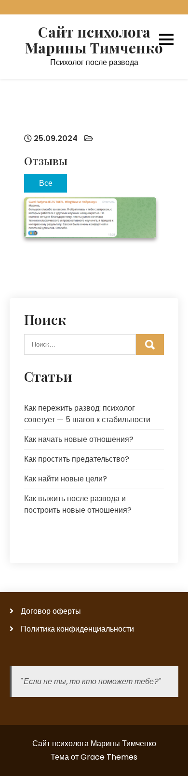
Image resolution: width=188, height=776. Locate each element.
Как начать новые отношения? (79, 439)
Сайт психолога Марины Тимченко (94, 40)
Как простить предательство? (76, 459)
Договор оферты (51, 611)
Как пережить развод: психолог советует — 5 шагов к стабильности (87, 413)
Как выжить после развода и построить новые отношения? (78, 504)
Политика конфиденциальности (77, 628)
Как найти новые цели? (65, 478)
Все (46, 182)
